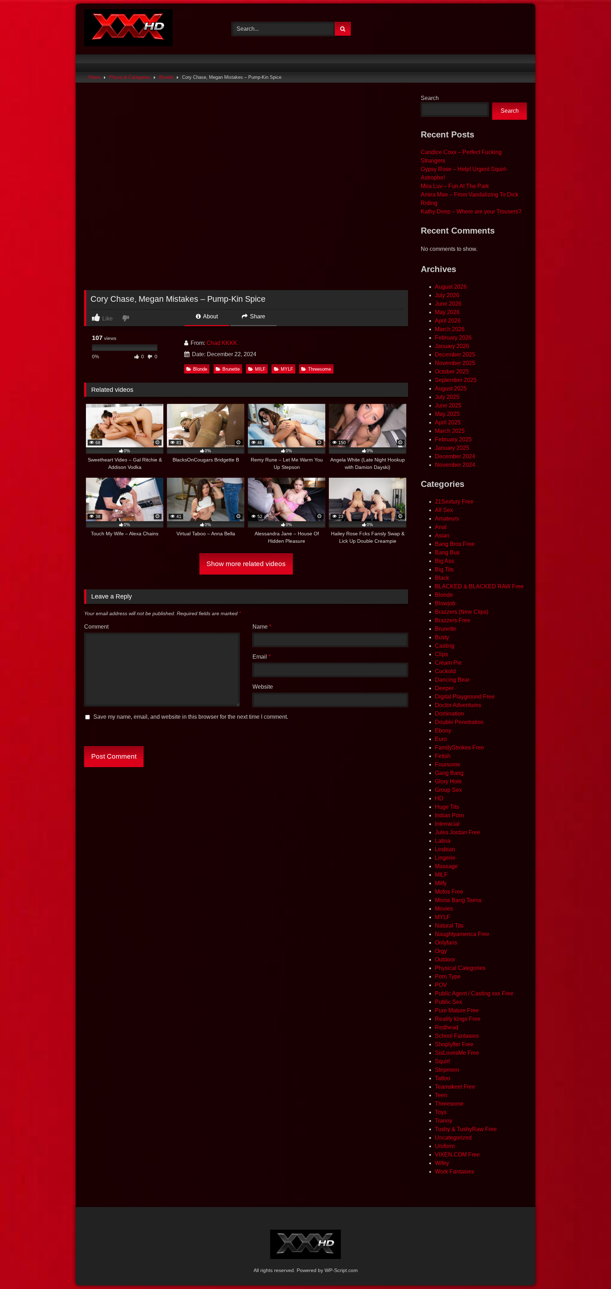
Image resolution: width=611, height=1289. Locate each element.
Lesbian (445, 849)
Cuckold (445, 671)
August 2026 (451, 287)
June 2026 (448, 304)
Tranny (443, 1121)
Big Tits (444, 569)
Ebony (443, 731)
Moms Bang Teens (458, 900)
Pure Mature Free (457, 1010)
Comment (96, 627)
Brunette (231, 369)
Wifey (442, 1163)
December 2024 (455, 456)
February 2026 (453, 338)
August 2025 (451, 388)
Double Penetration (459, 722)
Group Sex (448, 790)
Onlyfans (446, 943)
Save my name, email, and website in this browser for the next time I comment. (190, 717)
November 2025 (455, 363)
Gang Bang (449, 773)
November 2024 (455, 465)
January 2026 (452, 346)
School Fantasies (457, 1036)
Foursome (447, 764)
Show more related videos (246, 563)
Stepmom (447, 1070)
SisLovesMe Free (457, 1053)
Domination (449, 714)
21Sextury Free (454, 502)
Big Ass (444, 561)
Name (261, 627)
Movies (444, 909)
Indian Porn (449, 815)
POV (441, 985)
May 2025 (447, 414)
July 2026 (447, 295)
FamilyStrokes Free (459, 747)
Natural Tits (449, 926)
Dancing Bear (452, 680)
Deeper (444, 688)
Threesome (319, 369)
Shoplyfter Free (454, 1044)
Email (261, 657)
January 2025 (452, 448)
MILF (260, 369)
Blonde (166, 77)
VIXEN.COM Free (457, 1155)
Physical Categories (129, 77)
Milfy (441, 883)
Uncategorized (453, 1138)
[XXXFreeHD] (128, 29)
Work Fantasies (454, 1172)
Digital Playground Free (465, 697)
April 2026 (448, 321)
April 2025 (448, 422)
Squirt (442, 1061)
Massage (446, 866)
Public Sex (448, 1002)
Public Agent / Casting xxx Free (474, 993)
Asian (442, 535)
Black (442, 578)
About (210, 316)
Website (262, 687)
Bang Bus (447, 552)
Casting (444, 646)
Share (257, 316)
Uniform (445, 1146)
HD (439, 798)
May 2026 (447, 312)
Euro (441, 739)
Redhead (446, 1027)
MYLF (287, 369)
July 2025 (447, 397)
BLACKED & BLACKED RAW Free (479, 586)
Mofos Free (449, 892)
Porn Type (448, 976)
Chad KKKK (221, 343)
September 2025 (456, 380)
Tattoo (442, 1078)
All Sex (444, 510)
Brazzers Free (452, 620)
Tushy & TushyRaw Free (466, 1129)
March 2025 (450, 431)
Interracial (447, 824)
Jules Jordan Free (457, 832)
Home (94, 77)
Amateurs (447, 519)
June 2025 (448, 405)
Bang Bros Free (455, 544)
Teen (441, 1095)
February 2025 (453, 439)
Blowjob (445, 603)
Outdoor (445, 960)
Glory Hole (448, 781)
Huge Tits (447, 807)
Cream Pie (448, 663)
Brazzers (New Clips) (461, 612)
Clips (441, 654)
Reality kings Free (458, 1019)
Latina (442, 841)
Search (430, 98)
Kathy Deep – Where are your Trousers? (471, 211)
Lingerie (445, 858)
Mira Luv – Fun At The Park (455, 186)
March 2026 (450, 329)
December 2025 (455, 355)
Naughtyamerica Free (462, 934)
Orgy (441, 951)
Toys (441, 1112)
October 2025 (452, 372)
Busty (442, 637)
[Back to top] (589, 1268)
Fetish (442, 756)
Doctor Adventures (458, 705)
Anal (441, 527)
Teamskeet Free (455, 1087)
